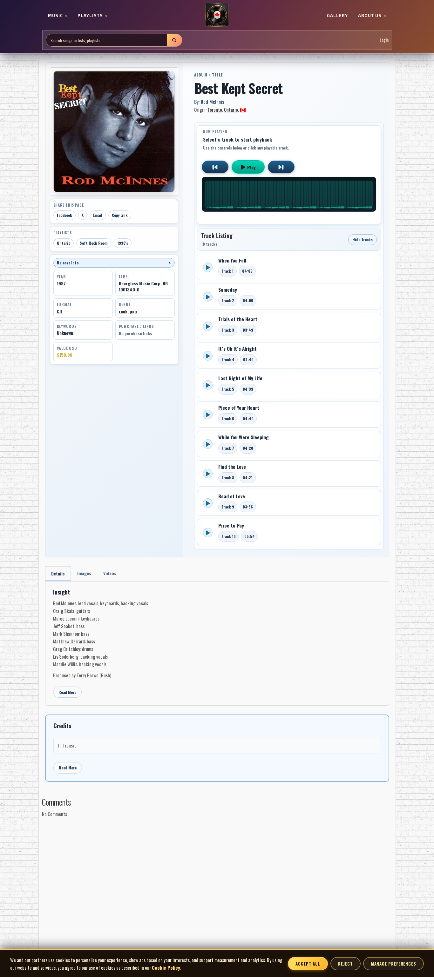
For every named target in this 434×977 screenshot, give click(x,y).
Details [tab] (58, 573)
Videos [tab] (109, 573)
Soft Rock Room (94, 243)
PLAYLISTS (91, 15)
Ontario (63, 243)
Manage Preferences (393, 963)
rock (123, 311)
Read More (67, 692)
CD (59, 311)
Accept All (307, 963)
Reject (345, 963)
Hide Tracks (362, 239)
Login (384, 40)
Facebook (64, 215)
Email (97, 215)
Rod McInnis (212, 101)
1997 (61, 283)
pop (133, 311)
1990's (122, 243)
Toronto (214, 109)
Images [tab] (84, 573)
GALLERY (337, 15)
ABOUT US (370, 15)
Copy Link (120, 215)
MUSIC (56, 15)
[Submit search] (174, 40)
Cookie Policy (166, 967)
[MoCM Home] (217, 15)
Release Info (114, 262)
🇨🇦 (243, 109)
